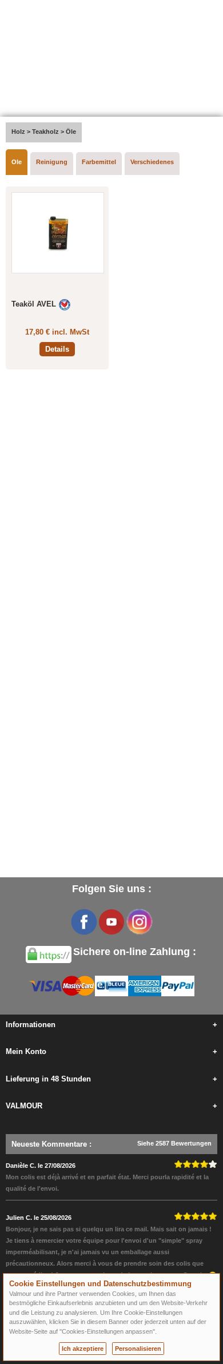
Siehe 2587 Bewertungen (174, 1143)
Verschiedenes (152, 161)
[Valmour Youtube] (111, 922)
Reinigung (51, 161)
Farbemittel (99, 161)
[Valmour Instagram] (139, 922)
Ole (16, 161)
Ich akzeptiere (82, 1348)
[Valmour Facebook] (84, 922)
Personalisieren (138, 1348)
